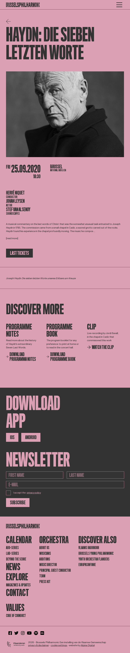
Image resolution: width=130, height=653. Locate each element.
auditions (44, 559)
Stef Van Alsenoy (18, 209)
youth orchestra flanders (93, 559)
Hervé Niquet (15, 193)
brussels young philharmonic (96, 553)
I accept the (27, 492)
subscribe (18, 502)
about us (44, 548)
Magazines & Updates (18, 585)
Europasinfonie (87, 565)
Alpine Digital (88, 645)
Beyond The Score (16, 559)
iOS (12, 437)
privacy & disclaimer (38, 645)
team (42, 576)
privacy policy (34, 492)
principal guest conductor (55, 570)
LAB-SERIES (12, 553)
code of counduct (16, 615)
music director (48, 565)
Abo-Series (12, 548)
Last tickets (19, 253)
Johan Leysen (15, 201)
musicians (45, 553)
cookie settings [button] (59, 645)
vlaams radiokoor (88, 548)
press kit (44, 582)
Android (30, 437)
